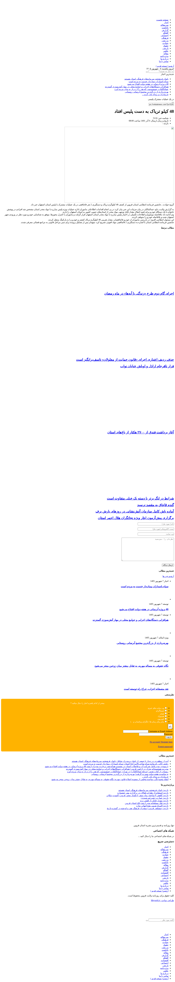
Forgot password (165, 746)
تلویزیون (161, 719)
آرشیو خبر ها (168, 576)
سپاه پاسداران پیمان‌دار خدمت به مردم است (148, 81)
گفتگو (165, 33)
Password (168, 734)
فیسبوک (161, 716)
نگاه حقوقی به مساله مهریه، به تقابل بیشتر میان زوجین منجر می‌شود (131, 665)
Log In (169, 737)
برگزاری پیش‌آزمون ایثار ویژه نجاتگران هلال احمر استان (136, 518)
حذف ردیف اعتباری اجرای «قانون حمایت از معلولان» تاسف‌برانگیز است (125, 359)
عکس (165, 51)
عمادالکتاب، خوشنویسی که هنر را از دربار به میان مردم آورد (141, 89)
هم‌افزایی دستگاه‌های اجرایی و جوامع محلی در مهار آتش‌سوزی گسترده (136, 86)
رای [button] (170, 726)
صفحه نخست (162, 20)
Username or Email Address (160, 731)
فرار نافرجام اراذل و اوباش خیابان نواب (147, 366)
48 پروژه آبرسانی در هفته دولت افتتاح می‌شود (147, 84)
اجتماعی (164, 35)
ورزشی (165, 40)
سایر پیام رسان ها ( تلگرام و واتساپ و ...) (147, 722)
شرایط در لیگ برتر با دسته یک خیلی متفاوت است (140, 498)
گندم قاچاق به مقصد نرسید (155, 505)
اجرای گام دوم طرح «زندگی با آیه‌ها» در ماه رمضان (139, 293)
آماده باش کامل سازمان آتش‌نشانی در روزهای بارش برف (135, 511)
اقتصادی (164, 873)
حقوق (165, 46)
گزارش (165, 30)
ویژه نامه (164, 56)
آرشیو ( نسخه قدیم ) (165, 66)
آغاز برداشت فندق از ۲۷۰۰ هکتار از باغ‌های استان (140, 432)
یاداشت (165, 27)
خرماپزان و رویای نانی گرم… (155, 94)
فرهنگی (164, 38)
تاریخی (165, 48)
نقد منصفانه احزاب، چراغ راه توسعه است (146, 688)
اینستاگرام (160, 711)
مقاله (166, 53)
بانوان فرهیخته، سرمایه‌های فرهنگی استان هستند (146, 79)
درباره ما (164, 59)
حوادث (165, 43)
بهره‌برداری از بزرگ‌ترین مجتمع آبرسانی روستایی (146, 92)
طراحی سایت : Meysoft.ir (162, 900)
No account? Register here (161, 742)
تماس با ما (163, 61)
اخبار (166, 22)
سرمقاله (164, 25)
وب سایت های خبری (156, 708)
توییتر (162, 714)
